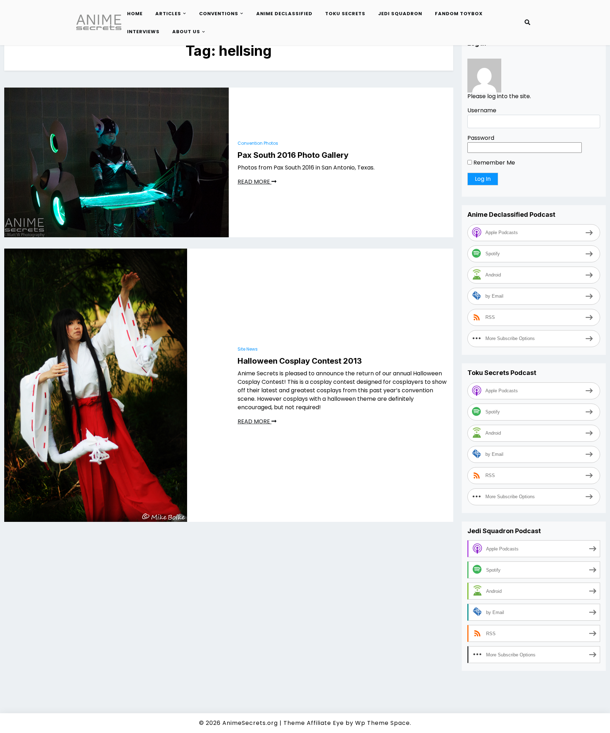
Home (135, 13)
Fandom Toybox (459, 13)
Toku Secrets (345, 13)
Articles (168, 13)
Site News (248, 349)
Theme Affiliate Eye (313, 723)
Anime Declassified (284, 13)
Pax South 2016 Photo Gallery (293, 155)
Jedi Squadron (400, 13)
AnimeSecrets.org (250, 723)
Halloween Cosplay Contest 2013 (300, 360)
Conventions (218, 13)
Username (481, 111)
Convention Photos (258, 143)
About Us (186, 31)
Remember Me (493, 163)
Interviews (143, 31)
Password (480, 138)
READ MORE (254, 182)
